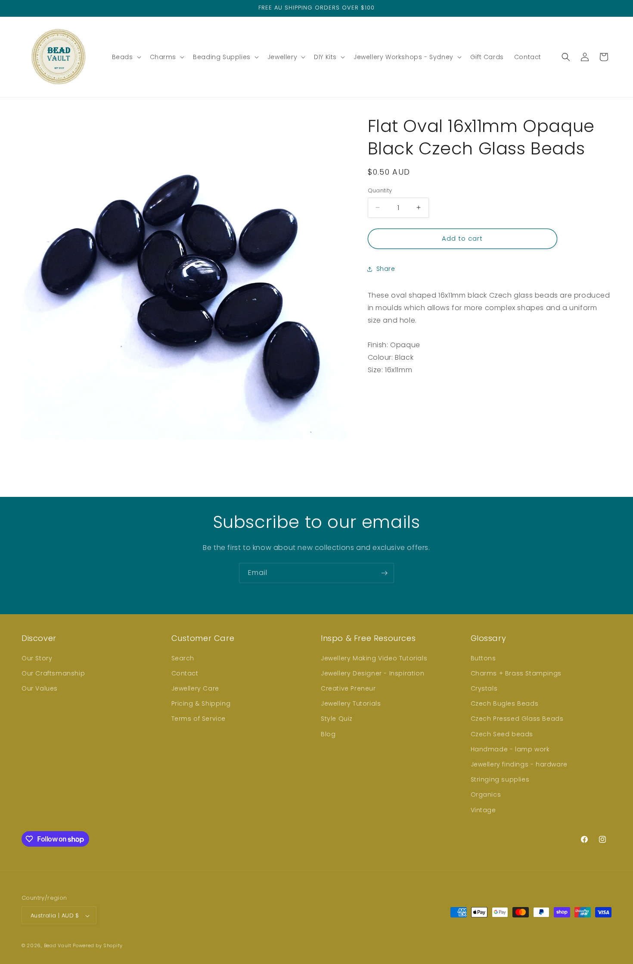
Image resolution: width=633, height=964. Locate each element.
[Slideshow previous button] (371, 415)
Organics (486, 794)
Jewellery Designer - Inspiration (372, 673)
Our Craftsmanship (53, 673)
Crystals (484, 688)
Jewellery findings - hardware (519, 764)
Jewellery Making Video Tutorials (374, 657)
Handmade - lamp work (510, 748)
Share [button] (385, 268)
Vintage (483, 809)
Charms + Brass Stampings (516, 673)
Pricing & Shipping (201, 703)
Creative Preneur (348, 688)
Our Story (37, 657)
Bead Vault (57, 945)
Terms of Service (198, 718)
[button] (126, 57)
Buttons (483, 657)
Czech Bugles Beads (505, 703)
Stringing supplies (500, 779)
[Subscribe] (384, 573)
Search (183, 657)
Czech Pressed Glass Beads (517, 718)
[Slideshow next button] (608, 415)
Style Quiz (337, 718)
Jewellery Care (195, 688)
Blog (328, 733)
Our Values (40, 688)
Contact (185, 673)
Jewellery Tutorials (351, 703)
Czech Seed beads (502, 733)
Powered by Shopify (98, 945)
